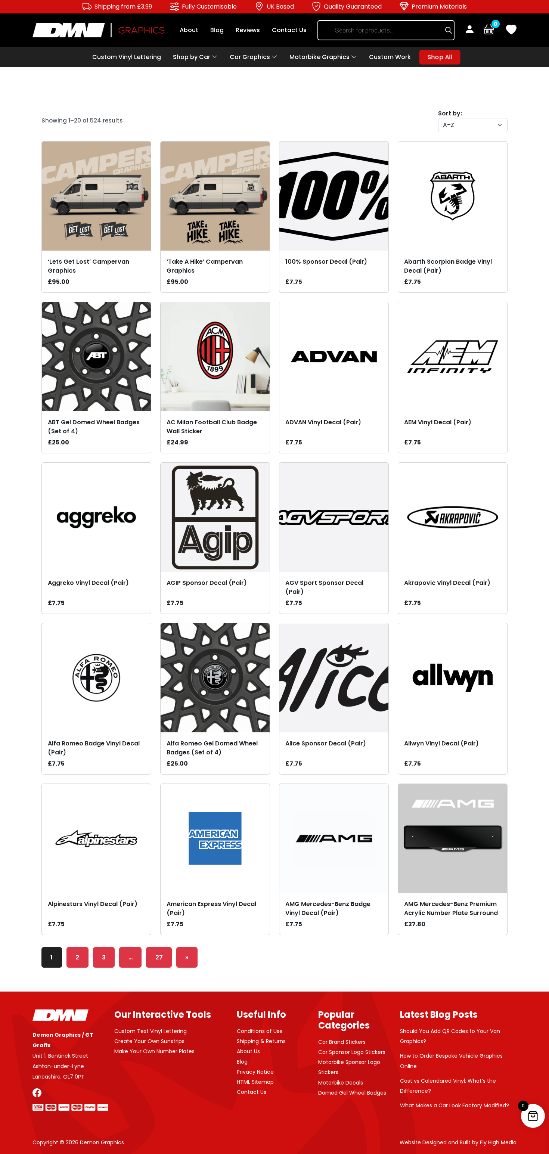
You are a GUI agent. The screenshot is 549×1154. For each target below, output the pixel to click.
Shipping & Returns (261, 1041)
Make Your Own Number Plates (154, 1051)
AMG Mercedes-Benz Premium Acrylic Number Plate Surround (451, 908)
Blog (217, 30)
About (189, 30)
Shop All (439, 57)
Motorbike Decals (340, 1082)
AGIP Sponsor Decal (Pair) (207, 582)
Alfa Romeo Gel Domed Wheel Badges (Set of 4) (212, 748)
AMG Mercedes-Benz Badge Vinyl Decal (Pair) (327, 908)
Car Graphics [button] (251, 57)
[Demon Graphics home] (98, 29)
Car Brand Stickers (342, 1042)
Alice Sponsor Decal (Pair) (325, 743)
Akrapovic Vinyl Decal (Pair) (447, 582)
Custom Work (390, 57)
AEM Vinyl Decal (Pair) (437, 422)
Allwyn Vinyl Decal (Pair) (441, 743)
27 (159, 957)
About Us (248, 1051)
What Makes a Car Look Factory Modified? (454, 1105)
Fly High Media (498, 1142)
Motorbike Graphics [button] (320, 57)
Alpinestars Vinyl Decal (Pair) (92, 904)
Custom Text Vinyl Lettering (150, 1031)
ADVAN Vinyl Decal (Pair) (323, 422)
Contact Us (289, 30)
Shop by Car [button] (192, 57)
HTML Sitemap (255, 1082)
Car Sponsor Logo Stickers (351, 1052)
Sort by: (450, 113)
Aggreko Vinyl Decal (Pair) (88, 582)
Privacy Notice (255, 1072)
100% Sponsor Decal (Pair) (326, 261)
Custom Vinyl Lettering (126, 57)
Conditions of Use (260, 1031)
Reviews (248, 30)
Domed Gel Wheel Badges (352, 1092)
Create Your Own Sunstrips (149, 1041)
